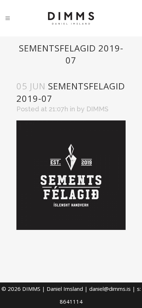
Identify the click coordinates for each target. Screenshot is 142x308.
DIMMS (97, 109)
